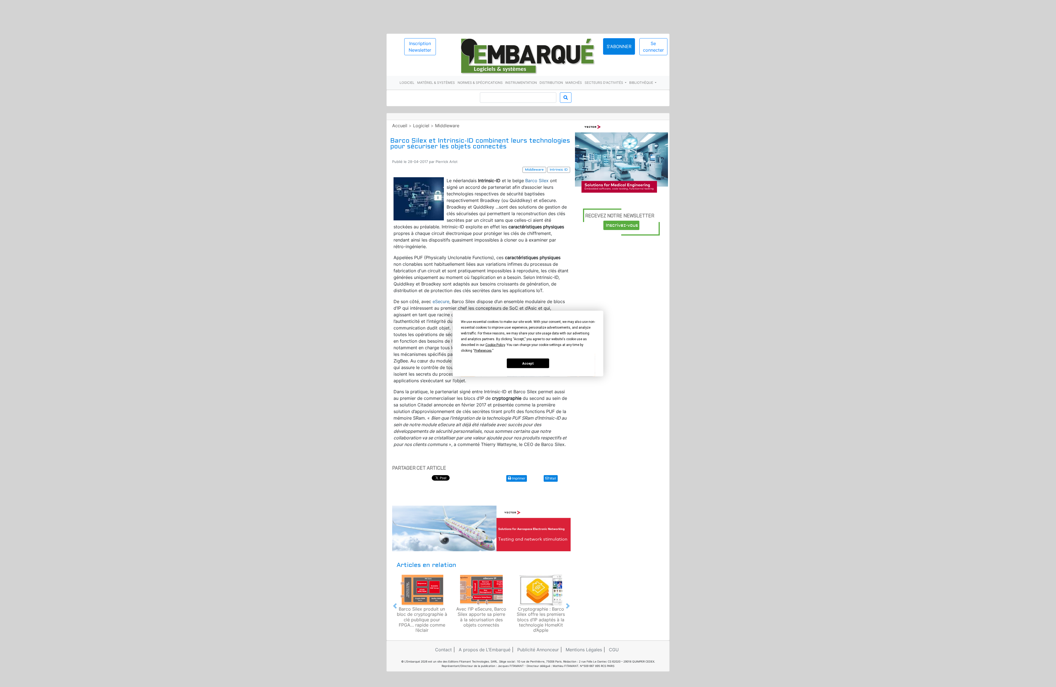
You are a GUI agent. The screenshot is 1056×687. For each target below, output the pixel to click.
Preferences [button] (483, 351)
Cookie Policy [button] (495, 345)
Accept (528, 363)
